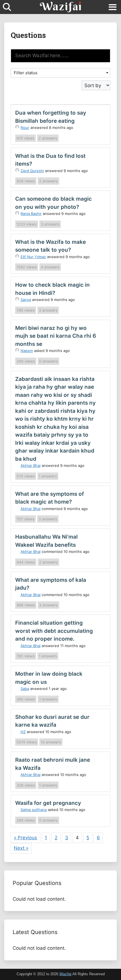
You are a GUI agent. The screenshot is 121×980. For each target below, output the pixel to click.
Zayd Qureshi (32, 170)
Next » (21, 848)
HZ (23, 731)
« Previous (25, 837)
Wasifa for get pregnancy (48, 803)
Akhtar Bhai (31, 465)
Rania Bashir (31, 213)
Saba (25, 688)
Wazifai (65, 974)
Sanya (26, 299)
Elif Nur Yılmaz (33, 256)
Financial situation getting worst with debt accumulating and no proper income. (54, 631)
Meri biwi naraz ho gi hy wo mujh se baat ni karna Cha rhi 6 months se (55, 336)
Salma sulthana (34, 809)
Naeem (27, 350)
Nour (25, 127)
